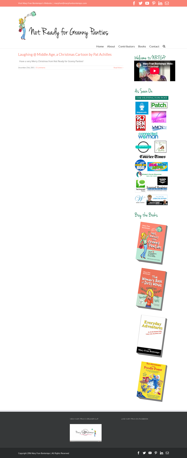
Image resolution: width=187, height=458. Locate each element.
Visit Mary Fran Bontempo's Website (35, 3)
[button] (164, 46)
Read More (118, 68)
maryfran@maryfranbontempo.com (70, 3)
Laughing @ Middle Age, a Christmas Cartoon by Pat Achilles (65, 54)
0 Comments (40, 68)
